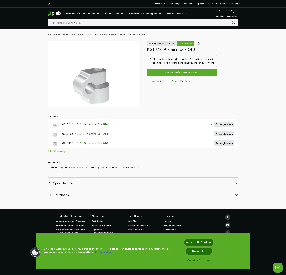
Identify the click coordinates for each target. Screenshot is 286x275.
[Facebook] (227, 217)
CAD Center (97, 221)
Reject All (198, 251)
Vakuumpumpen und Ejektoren (70, 221)
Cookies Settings (199, 260)
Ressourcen (175, 13)
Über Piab (160, 3)
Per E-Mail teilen (182, 80)
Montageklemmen (137, 34)
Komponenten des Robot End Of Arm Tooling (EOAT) (73, 34)
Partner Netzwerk (216, 3)
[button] (35, 252)
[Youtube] (227, 225)
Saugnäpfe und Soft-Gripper (70, 225)
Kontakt (188, 3)
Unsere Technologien (143, 13)
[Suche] (234, 22)
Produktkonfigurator (102, 225)
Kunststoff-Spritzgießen (113, 34)
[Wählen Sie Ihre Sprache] (50, 3)
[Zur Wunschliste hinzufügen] (198, 43)
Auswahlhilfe (170, 229)
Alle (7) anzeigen (58, 151)
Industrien (112, 13)
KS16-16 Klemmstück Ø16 (91, 143)
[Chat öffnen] (278, 268)
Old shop (233, 3)
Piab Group (174, 3)
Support (200, 3)
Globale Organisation (138, 225)
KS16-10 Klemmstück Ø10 (91, 124)
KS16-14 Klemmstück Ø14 (91, 133)
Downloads (156, 80)
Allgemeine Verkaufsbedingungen (102, 231)
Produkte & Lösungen (80, 13)
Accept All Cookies (199, 242)
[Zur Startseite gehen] (54, 13)
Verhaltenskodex (136, 229)
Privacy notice (103, 252)
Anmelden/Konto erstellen (182, 72)
